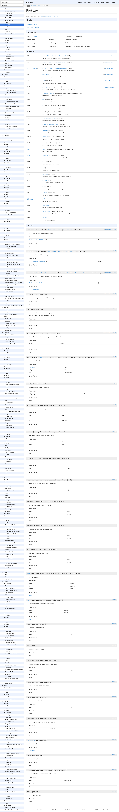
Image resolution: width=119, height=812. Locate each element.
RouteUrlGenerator (9, 787)
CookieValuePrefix (9, 214)
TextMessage (8, 509)
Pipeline (7, 183)
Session (7, 194)
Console (6, 74)
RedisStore (7, 52)
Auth (7, 138)
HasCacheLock (8, 27)
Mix (6, 400)
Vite (6, 409)
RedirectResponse (9, 452)
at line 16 (114, 229)
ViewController (8, 798)
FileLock (7, 22)
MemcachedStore (9, 38)
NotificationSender (9, 540)
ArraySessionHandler (10, 807)
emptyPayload (46, 180)
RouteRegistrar (8, 780)
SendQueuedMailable (10, 504)
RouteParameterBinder (10, 778)
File (6, 445)
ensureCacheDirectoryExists (49, 118)
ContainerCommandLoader (11, 101)
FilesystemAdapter (9, 339)
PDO (7, 237)
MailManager (8, 488)
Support (7, 196)
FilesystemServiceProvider (11, 343)
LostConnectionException (11, 278)
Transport (8, 484)
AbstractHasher (8, 416)
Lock (6, 29)
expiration (45, 192)
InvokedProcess (9, 597)
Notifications (8, 178)
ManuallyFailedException (11, 653)
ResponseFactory (9, 758)
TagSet (6, 63)
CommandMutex (9, 97)
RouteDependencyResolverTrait (12, 771)
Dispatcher (7, 321)
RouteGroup (8, 776)
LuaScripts (7, 31)
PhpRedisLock (8, 45)
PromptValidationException (11, 113)
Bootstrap (8, 353)
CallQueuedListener (9, 319)
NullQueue (7, 658)
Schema (7, 242)
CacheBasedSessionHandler (12, 810)
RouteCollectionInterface (11, 769)
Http (6, 171)
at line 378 (114, 754)
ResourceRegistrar (9, 755)
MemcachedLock (9, 36)
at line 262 (114, 645)
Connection (7, 248)
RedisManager (8, 696)
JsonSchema (9, 174)
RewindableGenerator (10, 131)
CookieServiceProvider (10, 212)
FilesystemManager (9, 341)
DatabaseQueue (9, 640)
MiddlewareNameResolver (11, 739)
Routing (7, 192)
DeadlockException (9, 267)
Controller (7, 726)
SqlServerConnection (10, 303)
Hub (6, 574)
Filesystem (8, 165)
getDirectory (45, 205)
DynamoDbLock (9, 18)
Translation (8, 199)
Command (7, 95)
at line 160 (114, 479)
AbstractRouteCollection (11, 719)
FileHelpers (7, 448)
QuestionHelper (8, 115)
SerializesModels (9, 672)
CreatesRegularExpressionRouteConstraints (15, 733)
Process (7, 185)
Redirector (7, 751)
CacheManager (8, 9)
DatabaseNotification (10, 529)
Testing (7, 375)
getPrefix (44, 217)
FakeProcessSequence (10, 595)
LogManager (8, 468)
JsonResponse (8, 450)
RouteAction (8, 762)
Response (7, 457)
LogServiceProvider (9, 470)
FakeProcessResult (9, 592)
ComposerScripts (9, 389)
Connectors (8, 224)
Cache (7, 144)
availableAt (45, 62)
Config (5, 70)
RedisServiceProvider (10, 699)
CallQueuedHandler (9, 638)
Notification (7, 538)
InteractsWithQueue (9, 642)
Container (6, 119)
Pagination (8, 181)
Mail (6, 176)
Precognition (8, 405)
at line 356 (114, 718)
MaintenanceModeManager (11, 398)
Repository (7, 58)
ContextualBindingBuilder (11, 126)
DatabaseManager (9, 257)
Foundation (8, 167)
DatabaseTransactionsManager (12, 264)
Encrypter (7, 310)
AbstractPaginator (9, 554)
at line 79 (114, 404)
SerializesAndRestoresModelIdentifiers (14, 669)
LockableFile (8, 346)
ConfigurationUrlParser (10, 246)
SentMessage (8, 506)
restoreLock (45, 155)
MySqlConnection (9, 287)
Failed (7, 626)
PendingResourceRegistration (12, 742)
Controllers (8, 708)
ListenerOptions (9, 649)
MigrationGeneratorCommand (12, 106)
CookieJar (7, 210)
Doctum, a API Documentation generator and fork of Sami (105, 806)
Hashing (7, 169)
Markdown (7, 497)
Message (7, 500)
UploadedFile (8, 461)
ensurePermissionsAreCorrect (50, 124)
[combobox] (12, 5)
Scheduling (8, 83)
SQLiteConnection (9, 296)
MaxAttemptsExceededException (13, 656)
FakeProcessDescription (11, 590)
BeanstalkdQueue (9, 633)
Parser (6, 110)
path (43, 186)
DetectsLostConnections (11, 271)
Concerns (8, 76)
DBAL (7, 228)
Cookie (7, 153)
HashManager (8, 425)
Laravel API (29, 2)
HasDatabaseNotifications (11, 534)
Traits (102, 2)
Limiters (7, 694)
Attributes (8, 615)
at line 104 (114, 431)
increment (45, 130)
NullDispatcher (8, 328)
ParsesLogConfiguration (10, 475)
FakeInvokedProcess (10, 588)
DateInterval (62, 56)
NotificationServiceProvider (11, 543)
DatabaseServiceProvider (11, 260)
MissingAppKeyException (11, 314)
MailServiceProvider (10, 491)
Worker (6, 681)
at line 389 (114, 769)
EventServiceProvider (10, 323)
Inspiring (7, 396)
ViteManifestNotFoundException (12, 411)
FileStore (7, 24)
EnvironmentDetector (10, 391)
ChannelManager (9, 527)
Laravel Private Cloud (105, 809)
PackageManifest (9, 402)
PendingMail (8, 502)
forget (43, 161)
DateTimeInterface (54, 56)
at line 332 (114, 681)
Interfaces (96, 2)
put (43, 105)
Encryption (8, 160)
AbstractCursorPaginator (11, 552)
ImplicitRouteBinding (10, 737)
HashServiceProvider (10, 427)
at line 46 (114, 272)
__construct (45, 93)
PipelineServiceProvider (10, 579)
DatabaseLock (8, 13)
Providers (8, 368)
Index (107, 2)
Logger (6, 472)
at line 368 (114, 739)
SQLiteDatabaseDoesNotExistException (14, 298)
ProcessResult (8, 610)
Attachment (8, 486)
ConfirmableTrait (9, 99)
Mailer (6, 495)
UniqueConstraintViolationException (13, 305)
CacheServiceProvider (10, 11)
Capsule (7, 219)
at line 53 (114, 356)
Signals (7, 117)
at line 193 (114, 524)
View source (54, 16)
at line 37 (114, 332)
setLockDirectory (46, 211)
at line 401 (114, 791)
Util (6, 133)
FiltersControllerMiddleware (11, 735)
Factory (7, 586)
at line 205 (114, 549)
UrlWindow (7, 570)
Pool (6, 606)
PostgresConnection (10, 289)
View (7, 85)
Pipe (6, 604)
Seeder (6, 300)
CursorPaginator (9, 558)
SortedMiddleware (9, 794)
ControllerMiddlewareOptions (12, 730)
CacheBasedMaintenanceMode (12, 384)
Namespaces (87, 2)
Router (6, 789)
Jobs (7, 629)
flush (43, 168)
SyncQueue (8, 676)
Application (7, 88)
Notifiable (7, 536)
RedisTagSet (8, 54)
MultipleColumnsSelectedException (13, 282)
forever (44, 143)
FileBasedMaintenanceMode (11, 393)
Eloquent (8, 230)
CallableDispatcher (9, 721)
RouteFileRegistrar (9, 773)
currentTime (45, 74)
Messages (8, 520)
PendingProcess (9, 601)
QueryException (9, 291)
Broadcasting (9, 140)
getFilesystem (46, 199)
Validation (8, 201)
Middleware (8, 208)
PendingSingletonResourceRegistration (14, 744)
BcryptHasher (8, 423)
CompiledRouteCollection (11, 724)
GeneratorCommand (10, 104)
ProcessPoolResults (10, 608)
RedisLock (7, 49)
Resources (8, 441)
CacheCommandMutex (10, 92)
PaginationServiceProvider (11, 563)
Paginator (7, 567)
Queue (7, 187)
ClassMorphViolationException (12, 244)
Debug (7, 158)
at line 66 (114, 383)
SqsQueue (7, 674)
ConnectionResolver (10, 253)
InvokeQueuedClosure (10, 325)
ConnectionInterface (10, 251)
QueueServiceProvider (10, 665)
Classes (80, 2)
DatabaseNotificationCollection (12, 531)
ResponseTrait (8, 459)
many (43, 80)
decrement (45, 136)
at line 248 (114, 623)
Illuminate (33, 5)
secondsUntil (45, 56)
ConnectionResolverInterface (12, 255)
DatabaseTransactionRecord (11, 262)
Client (7, 432)
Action (6, 522)
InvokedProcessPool (10, 599)
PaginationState (9, 565)
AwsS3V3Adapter (9, 334)
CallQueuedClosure (9, 635)
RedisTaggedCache (9, 56)
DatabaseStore (8, 15)
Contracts (8, 79)
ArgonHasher (8, 420)
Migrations (8, 235)
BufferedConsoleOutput (10, 90)
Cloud (6, 386)
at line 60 (114, 293)
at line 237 (114, 599)
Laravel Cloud (36, 809)
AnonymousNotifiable (10, 524)
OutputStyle (8, 108)
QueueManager (8, 663)
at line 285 (114, 660)
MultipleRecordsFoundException (12, 285)
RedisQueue (8, 667)
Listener (7, 647)
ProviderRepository (9, 407)
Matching (8, 715)
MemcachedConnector (10, 33)
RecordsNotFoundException (11, 294)
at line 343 (114, 696)
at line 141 (114, 457)
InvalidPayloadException (11, 644)
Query (7, 239)
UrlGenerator (8, 796)
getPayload (45, 174)
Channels (8, 513)
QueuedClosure (8, 330)
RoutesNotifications (9, 545)
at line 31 (114, 250)
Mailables (8, 481)
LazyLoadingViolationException (12, 276)
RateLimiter (8, 47)
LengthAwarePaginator (10, 561)
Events (7, 81)
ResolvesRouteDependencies (12, 753)
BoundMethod (8, 122)
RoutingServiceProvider (10, 792)
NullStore (7, 42)
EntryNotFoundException (11, 128)
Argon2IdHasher (9, 418)
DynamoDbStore (9, 20)
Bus (6, 142)
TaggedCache (8, 67)
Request (7, 454)
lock (43, 149)
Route (6, 760)
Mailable (7, 493)
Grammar (7, 273)
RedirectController (9, 749)
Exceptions (8, 364)
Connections (8, 687)
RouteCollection (9, 767)
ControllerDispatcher (10, 728)
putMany (44, 87)
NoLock (7, 40)
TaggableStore (8, 65)
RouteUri (7, 785)
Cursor (6, 556)
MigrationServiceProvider (11, 280)
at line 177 (114, 500)
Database (8, 156)
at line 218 (114, 573)
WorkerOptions (8, 683)
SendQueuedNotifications (11, 547)
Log (5, 463)
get (43, 99)
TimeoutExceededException (11, 678)
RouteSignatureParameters (11, 782)
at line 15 (114, 308)
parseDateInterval (47, 68)
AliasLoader (8, 380)
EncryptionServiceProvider (11, 312)
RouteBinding (8, 764)
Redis (7, 190)
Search (113, 2)
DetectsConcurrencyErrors (11, 269)
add (43, 112)
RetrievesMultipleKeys (10, 61)
